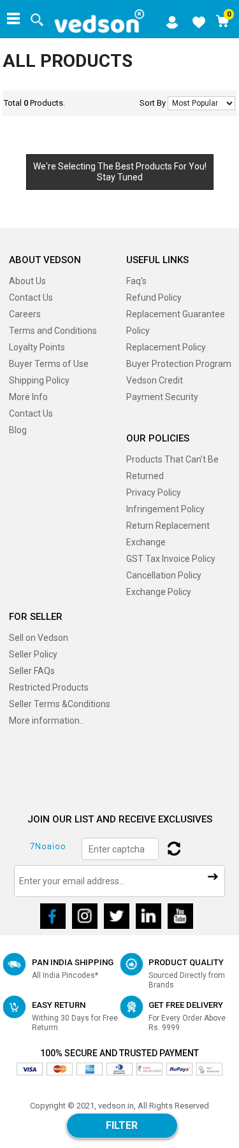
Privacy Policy (153, 492)
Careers (25, 314)
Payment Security (162, 397)
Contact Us (31, 297)
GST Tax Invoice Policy (170, 559)
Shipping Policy (39, 380)
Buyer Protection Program (178, 364)
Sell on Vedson (38, 638)
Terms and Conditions (53, 331)
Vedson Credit (154, 380)
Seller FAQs (32, 671)
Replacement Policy (166, 347)
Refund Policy (154, 297)
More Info (28, 397)
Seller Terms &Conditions (59, 704)
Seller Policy (33, 654)
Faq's (136, 281)
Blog (18, 430)
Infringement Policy (165, 509)
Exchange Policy (158, 592)
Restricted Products (49, 687)
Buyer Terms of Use (49, 364)
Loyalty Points (37, 347)
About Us (27, 281)
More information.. (46, 720)
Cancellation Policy (163, 575)
